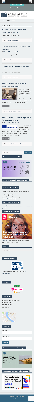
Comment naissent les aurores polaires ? (15, 66)
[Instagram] (17, 9)
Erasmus (7, 111)
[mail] (19, 9)
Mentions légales (17, 399)
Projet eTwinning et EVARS (16, 7)
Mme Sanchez (15, 122)
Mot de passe (5, 336)
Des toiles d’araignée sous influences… (15, 29)
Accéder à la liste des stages (9, 199)
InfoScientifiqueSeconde (11, 40)
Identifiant (5, 330)
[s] (15, 9)
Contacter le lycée (7, 310)
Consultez (4, 240)
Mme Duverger (15, 86)
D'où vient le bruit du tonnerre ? (10, 184)
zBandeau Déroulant (16, 111)
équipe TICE (15, 32)
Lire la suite (5, 106)
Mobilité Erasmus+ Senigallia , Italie (14, 84)
